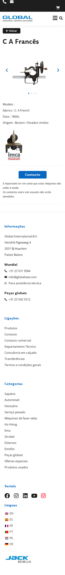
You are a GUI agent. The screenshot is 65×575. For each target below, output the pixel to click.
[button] (61, 18)
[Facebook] (7, 495)
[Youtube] (34, 495)
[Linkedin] (25, 495)
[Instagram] (16, 495)
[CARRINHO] (58, 8)
